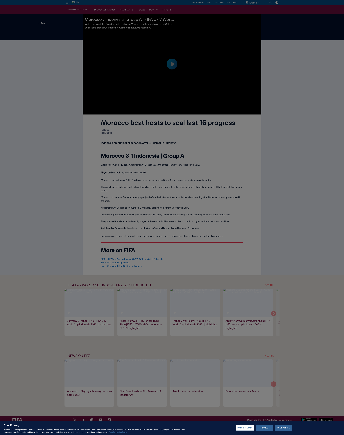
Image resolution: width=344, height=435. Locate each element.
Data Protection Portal (118, 432)
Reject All (264, 428)
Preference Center (244, 428)
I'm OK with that (283, 428)
